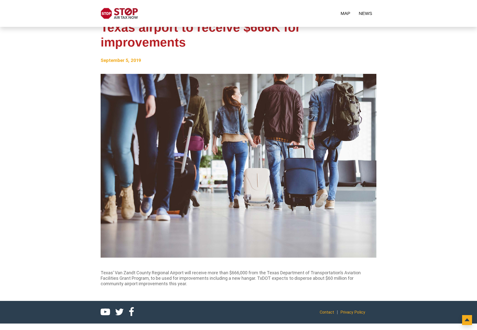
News (365, 13)
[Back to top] (467, 320)
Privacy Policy (352, 312)
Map (345, 13)
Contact (327, 312)
